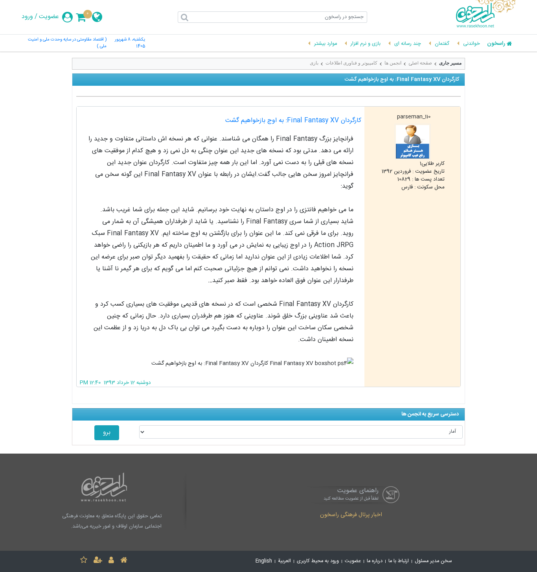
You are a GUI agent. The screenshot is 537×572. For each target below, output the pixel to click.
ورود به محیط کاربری (318, 561)
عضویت (49, 17)
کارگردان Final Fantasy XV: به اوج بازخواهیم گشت (293, 120)
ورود (27, 17)
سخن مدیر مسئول (433, 561)
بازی (314, 63)
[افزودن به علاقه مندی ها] (83, 561)
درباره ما (375, 561)
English (264, 561)
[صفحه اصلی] (124, 561)
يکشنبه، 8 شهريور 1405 (130, 43)
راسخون (496, 44)
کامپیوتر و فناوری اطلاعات (351, 63)
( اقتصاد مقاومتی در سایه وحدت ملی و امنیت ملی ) (67, 43)
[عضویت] (97, 561)
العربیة (284, 561)
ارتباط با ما (398, 561)
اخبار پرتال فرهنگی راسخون (351, 515)
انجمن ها (392, 63)
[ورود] (111, 561)
